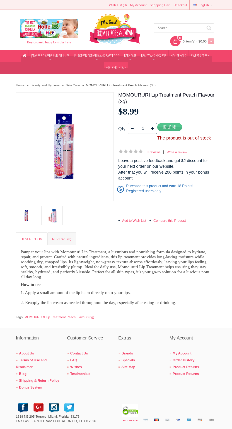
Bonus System (30, 387)
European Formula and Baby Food (96, 57)
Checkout (180, 5)
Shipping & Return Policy (39, 380)
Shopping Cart (160, 5)
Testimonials (80, 374)
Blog (23, 374)
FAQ (73, 360)
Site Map (128, 367)
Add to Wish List (134, 220)
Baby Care (130, 57)
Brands (127, 353)
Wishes (76, 367)
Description (31, 239)
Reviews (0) (61, 239)
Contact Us (79, 353)
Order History (183, 360)
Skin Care (73, 85)
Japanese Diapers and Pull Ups (50, 57)
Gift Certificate (116, 67)
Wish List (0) (118, 5)
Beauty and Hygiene (153, 57)
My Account (138, 5)
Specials (128, 360)
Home (20, 85)
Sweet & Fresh (200, 55)
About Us (26, 353)
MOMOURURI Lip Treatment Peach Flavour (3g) (59, 317)
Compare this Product (169, 220)
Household (178, 57)
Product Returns (186, 367)
